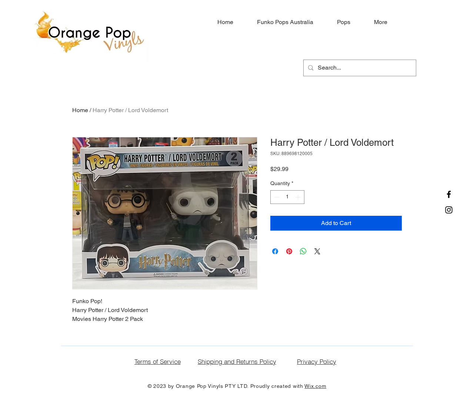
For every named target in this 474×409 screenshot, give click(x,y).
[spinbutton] (287, 197)
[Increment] (298, 197)
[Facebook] (449, 194)
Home (80, 110)
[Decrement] (276, 197)
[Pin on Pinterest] (289, 251)
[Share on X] (317, 251)
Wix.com (315, 386)
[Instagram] (449, 210)
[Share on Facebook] (275, 251)
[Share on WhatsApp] (303, 251)
